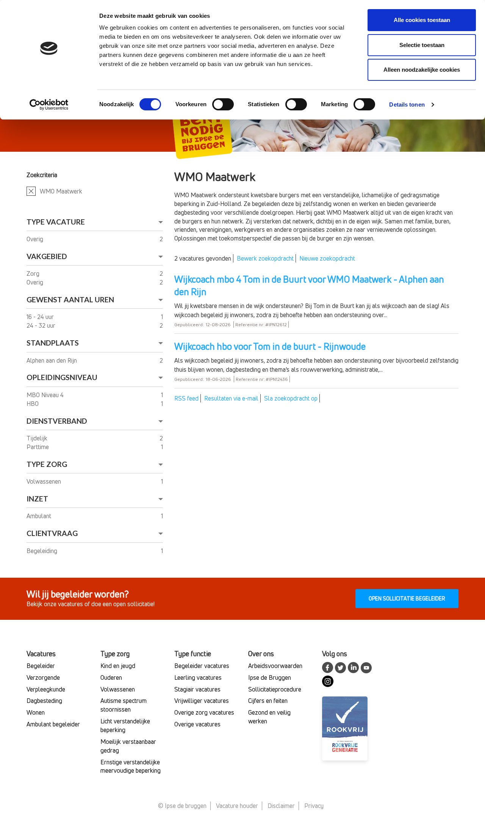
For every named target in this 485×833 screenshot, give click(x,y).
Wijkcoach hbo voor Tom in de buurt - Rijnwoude (270, 346)
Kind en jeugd (117, 666)
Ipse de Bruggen (269, 677)
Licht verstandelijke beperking (125, 725)
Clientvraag (52, 533)
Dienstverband (57, 420)
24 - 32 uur (42, 325)
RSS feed (186, 398)
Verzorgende (43, 677)
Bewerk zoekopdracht (265, 258)
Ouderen (111, 677)
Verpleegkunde (46, 689)
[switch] (223, 104)
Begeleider (41, 666)
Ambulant (40, 516)
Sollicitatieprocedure (274, 689)
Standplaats (53, 342)
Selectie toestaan (421, 45)
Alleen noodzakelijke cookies (421, 69)
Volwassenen (45, 481)
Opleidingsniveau (62, 377)
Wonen (36, 712)
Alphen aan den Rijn (52, 360)
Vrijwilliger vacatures (201, 700)
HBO (33, 403)
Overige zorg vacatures (204, 712)
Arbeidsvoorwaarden (275, 666)
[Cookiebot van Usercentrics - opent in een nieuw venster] (49, 104)
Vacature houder (237, 806)
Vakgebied (47, 256)
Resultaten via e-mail (231, 398)
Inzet (37, 498)
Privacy (314, 806)
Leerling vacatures (198, 677)
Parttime (38, 447)
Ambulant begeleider (53, 724)
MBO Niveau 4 (46, 395)
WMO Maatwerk (61, 191)
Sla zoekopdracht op (291, 398)
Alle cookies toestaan (422, 20)
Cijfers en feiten (268, 700)
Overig (36, 239)
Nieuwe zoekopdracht (327, 258)
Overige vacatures (197, 724)
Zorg (34, 273)
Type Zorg (47, 464)
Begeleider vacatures (201, 666)
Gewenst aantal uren (70, 299)
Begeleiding (43, 551)
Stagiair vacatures (197, 689)
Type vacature (56, 221)
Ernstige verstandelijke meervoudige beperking (130, 766)
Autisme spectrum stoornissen (123, 705)
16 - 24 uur (41, 317)
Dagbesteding (44, 700)
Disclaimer (281, 806)
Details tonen (406, 104)
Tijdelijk (38, 438)
